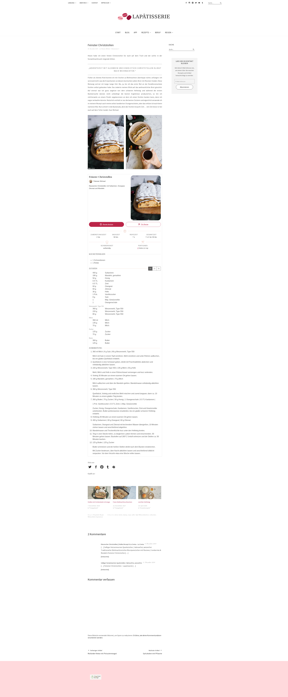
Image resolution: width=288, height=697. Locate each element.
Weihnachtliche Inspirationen (95, 517)
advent (116, 515)
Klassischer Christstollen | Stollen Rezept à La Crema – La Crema (122, 544)
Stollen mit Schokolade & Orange (99, 502)
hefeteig (125, 515)
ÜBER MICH (83, 3)
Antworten (104, 557)
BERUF (158, 32)
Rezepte (102, 515)
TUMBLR (202, 2)
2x (154, 268)
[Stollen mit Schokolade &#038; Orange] (99, 492)
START (118, 32)
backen (121, 515)
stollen (133, 515)
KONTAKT (95, 3)
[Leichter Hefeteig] (149, 492)
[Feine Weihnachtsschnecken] (124, 492)
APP (135, 32)
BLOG (127, 32)
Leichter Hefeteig (144, 502)
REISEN (168, 32)
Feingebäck (96, 515)
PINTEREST (192, 2)
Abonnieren (184, 87)
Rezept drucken (107, 224)
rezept (129, 515)
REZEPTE (145, 32)
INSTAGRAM (189, 2)
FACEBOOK (186, 2)
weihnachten (153, 515)
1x (150, 268)
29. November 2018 (93, 49)
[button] (106, 142)
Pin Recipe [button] (144, 224)
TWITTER (196, 2)
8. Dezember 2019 (150, 544)
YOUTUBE (199, 2)
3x (159, 268)
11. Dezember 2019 (149, 562)
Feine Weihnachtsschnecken (122, 502)
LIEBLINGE (71, 3)
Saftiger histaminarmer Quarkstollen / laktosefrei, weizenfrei (121, 563)
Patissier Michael (105, 49)
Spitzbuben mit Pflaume (152, 652)
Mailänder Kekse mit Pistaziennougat (102, 652)
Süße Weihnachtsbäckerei (142, 515)
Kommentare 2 (115, 49)
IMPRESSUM (105, 3)
